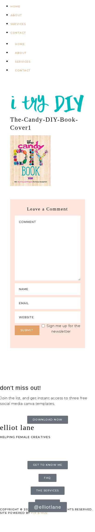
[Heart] (31, 84)
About (16, 15)
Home (15, 6)
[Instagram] (18, 84)
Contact (18, 32)
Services (18, 24)
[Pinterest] (6, 84)
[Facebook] (6, 453)
